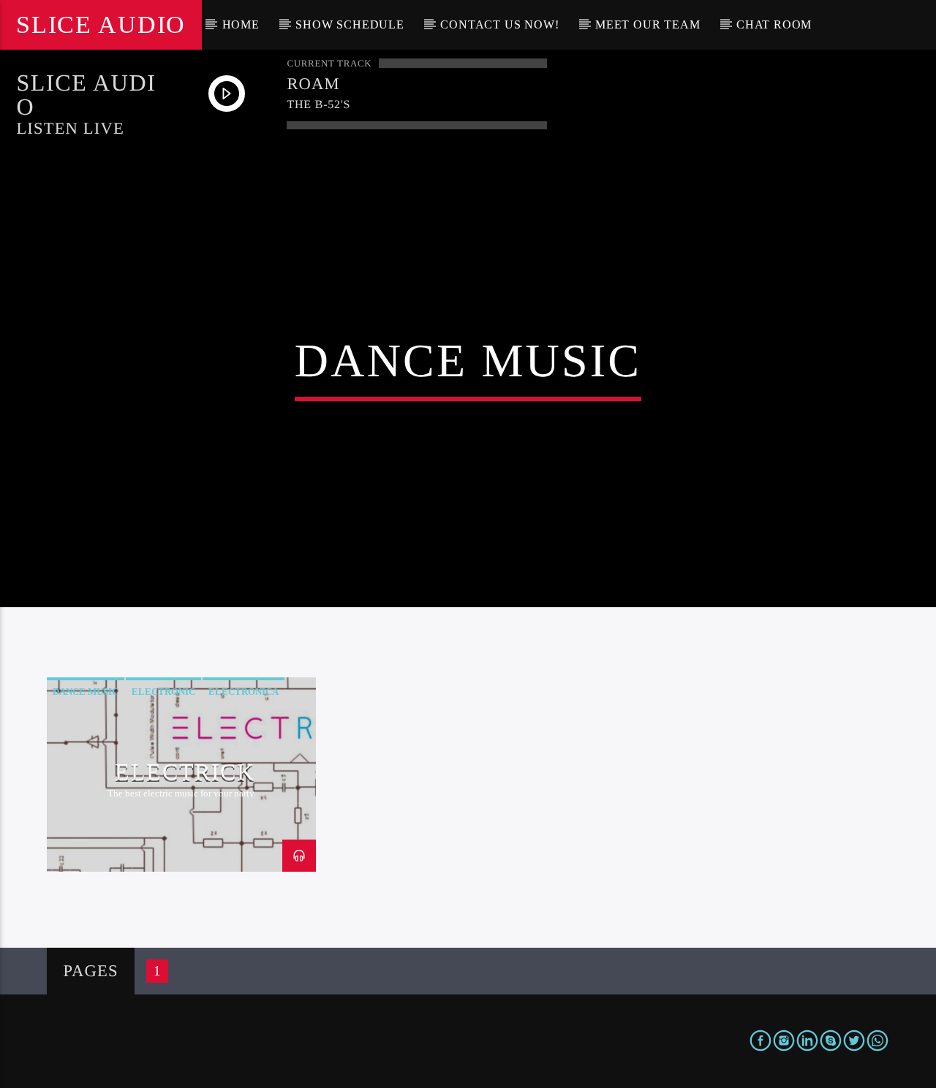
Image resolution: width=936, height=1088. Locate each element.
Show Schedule (349, 24)
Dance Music (85, 691)
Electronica (243, 691)
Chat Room (774, 24)
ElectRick (184, 771)
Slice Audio (100, 24)
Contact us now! (499, 24)
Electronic (163, 691)
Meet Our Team (647, 24)
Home (241, 24)
